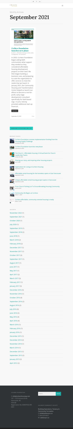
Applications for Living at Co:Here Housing (29, 167)
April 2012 (13, 363)
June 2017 (13, 267)
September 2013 (16, 355)
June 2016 (13, 313)
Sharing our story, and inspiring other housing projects (33, 160)
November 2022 (16, 213)
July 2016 (13, 309)
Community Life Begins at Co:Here (26, 193)
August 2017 (14, 263)
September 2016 (16, 301)
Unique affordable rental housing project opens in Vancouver (35, 180)
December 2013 (16, 351)
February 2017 (15, 282)
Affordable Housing (21, 52)
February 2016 (15, 328)
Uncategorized (14, 54)
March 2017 (14, 278)
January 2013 (14, 359)
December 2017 (16, 247)
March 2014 (14, 348)
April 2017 (13, 274)
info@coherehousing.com (21, 396)
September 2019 (16, 228)
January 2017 (14, 286)
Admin (14, 52)
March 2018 (14, 240)
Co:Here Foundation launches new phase (20, 49)
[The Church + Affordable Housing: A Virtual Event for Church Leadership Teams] (12, 154)
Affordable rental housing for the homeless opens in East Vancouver (38, 173)
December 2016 (16, 290)
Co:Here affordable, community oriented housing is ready (34, 200)
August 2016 (14, 305)
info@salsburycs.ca (46, 413)
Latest (32, 52)
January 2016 (14, 332)
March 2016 (14, 324)
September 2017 (16, 259)
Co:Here (28, 52)
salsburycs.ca (44, 418)
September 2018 (16, 232)
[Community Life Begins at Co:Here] (12, 194)
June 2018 (13, 236)
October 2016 (15, 298)
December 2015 (16, 336)
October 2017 (15, 255)
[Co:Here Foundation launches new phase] (12, 148)
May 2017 (13, 271)
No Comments (22, 54)
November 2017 (16, 251)
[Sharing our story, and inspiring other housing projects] (12, 162)
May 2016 (13, 317)
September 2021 (16, 217)
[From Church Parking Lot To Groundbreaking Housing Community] (12, 188)
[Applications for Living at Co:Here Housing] (12, 168)
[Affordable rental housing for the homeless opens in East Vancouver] (12, 175)
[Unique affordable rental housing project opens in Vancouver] (12, 181)
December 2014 (16, 340)
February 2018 (15, 244)
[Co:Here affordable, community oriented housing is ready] (12, 201)
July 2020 (13, 224)
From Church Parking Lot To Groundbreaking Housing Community (37, 186)
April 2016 (13, 321)
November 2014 (16, 344)
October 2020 (15, 221)
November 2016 (16, 294)
